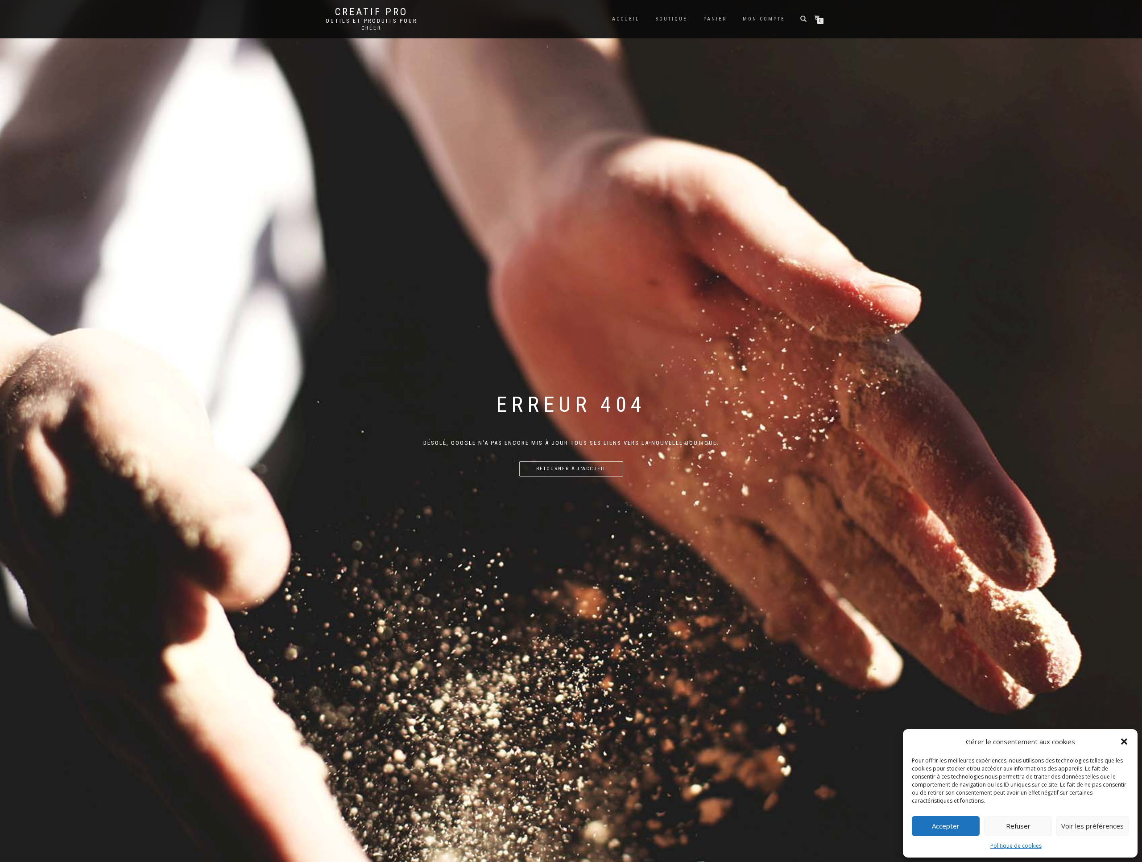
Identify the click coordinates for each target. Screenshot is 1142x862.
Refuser (1018, 825)
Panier (715, 19)
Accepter (946, 825)
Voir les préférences (1092, 825)
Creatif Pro (371, 12)
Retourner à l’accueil (571, 469)
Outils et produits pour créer (371, 24)
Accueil (625, 19)
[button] (1124, 741)
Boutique (671, 19)
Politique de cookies (1016, 846)
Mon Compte (764, 19)
